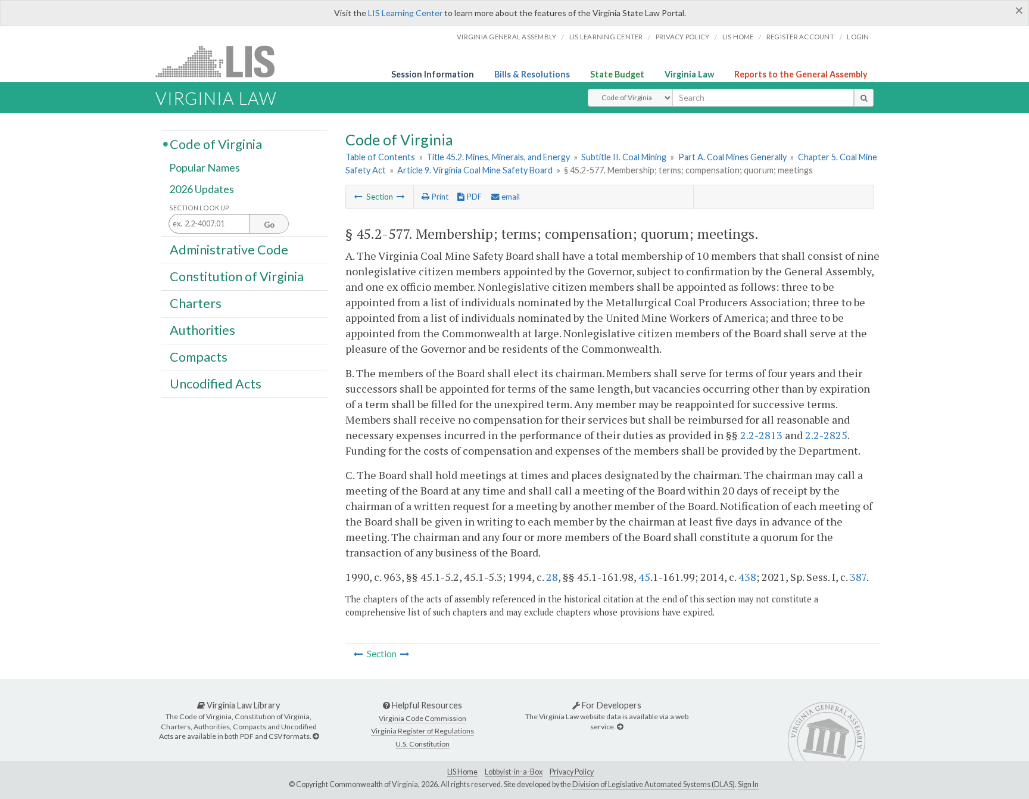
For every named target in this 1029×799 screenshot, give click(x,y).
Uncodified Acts (215, 383)
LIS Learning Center (405, 13)
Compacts (198, 357)
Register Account (800, 37)
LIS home (738, 37)
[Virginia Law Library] (316, 736)
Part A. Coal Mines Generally (732, 157)
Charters (196, 303)
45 (644, 577)
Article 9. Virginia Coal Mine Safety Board (475, 170)
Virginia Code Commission (422, 718)
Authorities (202, 330)
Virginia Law (689, 74)
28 (552, 577)
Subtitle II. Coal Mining (623, 157)
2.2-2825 (826, 435)
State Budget (617, 74)
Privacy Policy (683, 37)
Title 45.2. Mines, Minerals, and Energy (498, 157)
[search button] (864, 98)
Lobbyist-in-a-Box (513, 771)
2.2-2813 (761, 435)
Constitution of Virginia (237, 276)
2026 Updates (201, 188)
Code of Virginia (216, 143)
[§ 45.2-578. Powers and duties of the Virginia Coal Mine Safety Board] (401, 196)
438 (747, 577)
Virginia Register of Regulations (422, 730)
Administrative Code (229, 249)
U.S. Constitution (422, 743)
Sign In (748, 784)
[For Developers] (620, 726)
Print (438, 196)
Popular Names (204, 168)
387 (858, 577)
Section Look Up (199, 208)
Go (269, 224)
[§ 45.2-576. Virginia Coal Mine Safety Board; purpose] (358, 196)
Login (858, 37)
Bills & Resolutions (532, 74)
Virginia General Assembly (506, 37)
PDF (473, 196)
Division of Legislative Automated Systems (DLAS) (653, 784)
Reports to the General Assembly (801, 74)
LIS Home (462, 771)
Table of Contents (380, 157)
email (510, 196)
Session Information (432, 74)
